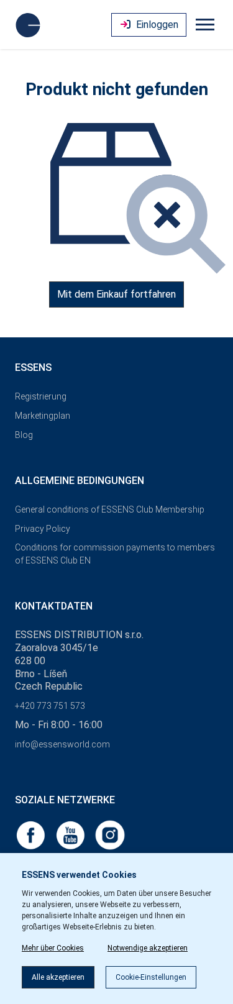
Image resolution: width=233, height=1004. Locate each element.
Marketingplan (42, 416)
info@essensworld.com (62, 744)
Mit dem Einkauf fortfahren (116, 294)
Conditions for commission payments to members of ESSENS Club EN (115, 553)
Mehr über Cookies (53, 948)
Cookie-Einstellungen (151, 977)
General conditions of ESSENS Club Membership (109, 509)
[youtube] (71, 834)
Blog (24, 435)
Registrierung (40, 396)
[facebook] (31, 834)
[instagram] (110, 834)
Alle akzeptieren (58, 977)
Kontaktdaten (54, 606)
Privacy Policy (42, 529)
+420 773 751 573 (50, 706)
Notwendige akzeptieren (147, 948)
